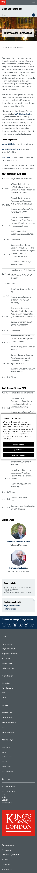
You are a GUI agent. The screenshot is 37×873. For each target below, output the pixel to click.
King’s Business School (12, 605)
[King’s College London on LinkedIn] (20, 625)
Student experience (16, 668)
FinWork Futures (10, 609)
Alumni (12, 698)
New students (14, 683)
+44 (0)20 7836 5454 (8, 786)
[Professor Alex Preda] (18, 558)
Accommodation (15, 718)
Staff (11, 693)
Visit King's (13, 762)
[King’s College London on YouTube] (26, 625)
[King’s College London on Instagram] (15, 625)
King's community (15, 772)
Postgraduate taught (16, 649)
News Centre (14, 747)
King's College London (12, 8)
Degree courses (15, 644)
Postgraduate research (17, 654)
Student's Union (14, 757)
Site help (11, 859)
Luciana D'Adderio (8, 144)
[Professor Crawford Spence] (18, 531)
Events (11, 752)
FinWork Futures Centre (22, 114)
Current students (15, 688)
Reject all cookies (18, 449)
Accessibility (12, 864)
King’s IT (12, 728)
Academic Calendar (16, 732)
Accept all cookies (18, 455)
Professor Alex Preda (17, 567)
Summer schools (15, 664)
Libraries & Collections (17, 723)
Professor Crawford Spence (18, 541)
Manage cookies (14, 869)
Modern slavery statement (17, 855)
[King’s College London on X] (9, 625)
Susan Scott (6, 157)
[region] (18, 436)
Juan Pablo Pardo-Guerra (11, 149)
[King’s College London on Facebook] (4, 625)
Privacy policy (13, 850)
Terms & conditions (15, 845)
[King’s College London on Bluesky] (32, 625)
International (13, 659)
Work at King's (14, 767)
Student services (15, 713)
